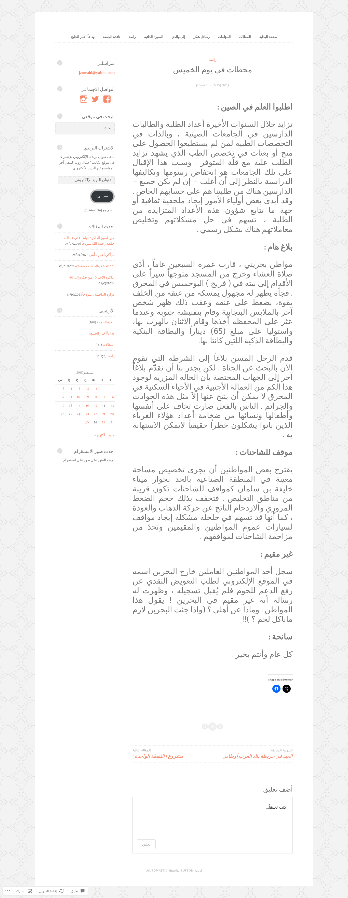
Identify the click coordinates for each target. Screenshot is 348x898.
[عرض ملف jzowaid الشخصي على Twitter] (96, 99)
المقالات (245, 37)
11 (71, 397)
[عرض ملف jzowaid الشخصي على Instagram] (84, 99)
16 (87, 405)
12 (63, 397)
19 (62, 405)
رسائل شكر (202, 37)
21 (103, 414)
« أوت (110, 435)
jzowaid (201, 85)
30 (87, 422)
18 (70, 405)
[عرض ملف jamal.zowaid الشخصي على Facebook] (108, 99)
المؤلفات (224, 37)
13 (112, 405)
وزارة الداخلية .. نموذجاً (98, 294)
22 (95, 414)
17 (78, 405)
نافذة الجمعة (111, 37)
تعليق (146, 844)
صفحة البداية (268, 37)
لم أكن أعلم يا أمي (102, 255)
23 (87, 414)
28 (103, 422)
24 (78, 414)
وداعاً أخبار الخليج (83, 37)
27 (112, 422)
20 (112, 414)
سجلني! (102, 196)
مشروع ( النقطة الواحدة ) (158, 754)
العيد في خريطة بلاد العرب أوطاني (257, 754)
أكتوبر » (99, 435)
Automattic (157, 870)
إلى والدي (178, 37)
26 (62, 414)
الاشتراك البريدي (99, 147)
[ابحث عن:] (85, 128)
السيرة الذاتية (153, 37)
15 (95, 405)
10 (78, 397)
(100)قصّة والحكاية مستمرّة (95, 266)
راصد (132, 37)
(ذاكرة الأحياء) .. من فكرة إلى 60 (92, 277)
